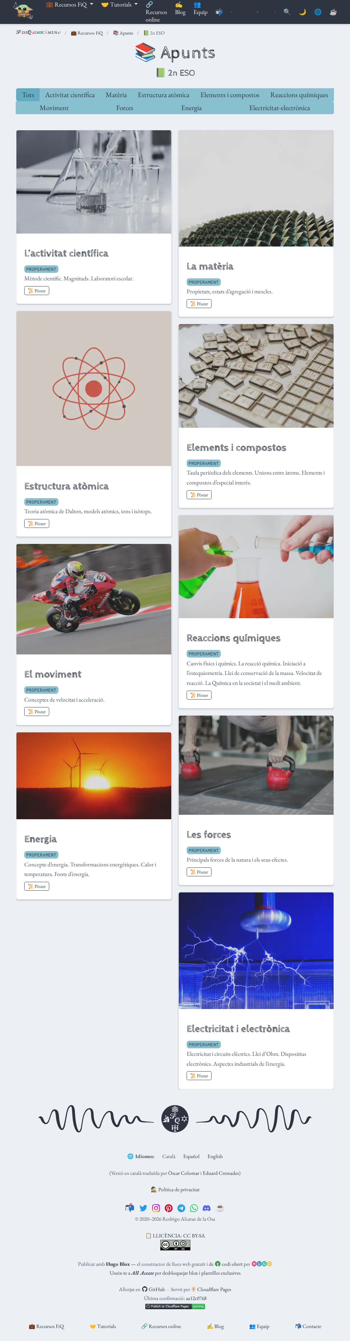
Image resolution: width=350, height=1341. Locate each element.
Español (191, 1156)
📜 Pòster (37, 291)
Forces (124, 107)
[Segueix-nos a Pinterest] (248, 12)
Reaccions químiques (299, 94)
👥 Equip (259, 1326)
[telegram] (181, 1208)
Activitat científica (70, 94)
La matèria (210, 267)
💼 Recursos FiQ (87, 33)
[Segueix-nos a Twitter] (231, 12)
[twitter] (143, 1208)
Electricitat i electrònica (238, 1029)
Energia (191, 107)
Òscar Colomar (183, 1173)
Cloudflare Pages (213, 1289)
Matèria (116, 94)
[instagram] (156, 1208)
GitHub (156, 1289)
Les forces (209, 835)
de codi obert (226, 1263)
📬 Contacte (308, 1326)
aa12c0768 (196, 1298)
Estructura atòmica (163, 94)
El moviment (52, 674)
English (215, 1156)
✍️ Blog (215, 1326)
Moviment (54, 107)
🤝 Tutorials (103, 1326)
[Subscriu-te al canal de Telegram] (257, 12)
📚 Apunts (123, 33)
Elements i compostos (229, 94)
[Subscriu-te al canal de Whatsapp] (266, 12)
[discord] (207, 1208)
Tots (28, 94)
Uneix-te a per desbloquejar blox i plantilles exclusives (175, 1272)
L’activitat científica (66, 254)
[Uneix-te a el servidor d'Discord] (274, 12)
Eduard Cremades (221, 1173)
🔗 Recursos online (161, 1326)
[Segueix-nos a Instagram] (240, 12)
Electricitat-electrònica (279, 107)
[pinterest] (169, 1208)
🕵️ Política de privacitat (175, 1189)
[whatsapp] (194, 1208)
